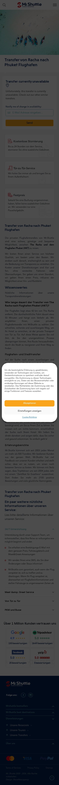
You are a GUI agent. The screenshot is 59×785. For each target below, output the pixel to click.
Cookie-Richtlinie (29, 417)
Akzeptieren (29, 403)
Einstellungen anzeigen (29, 411)
